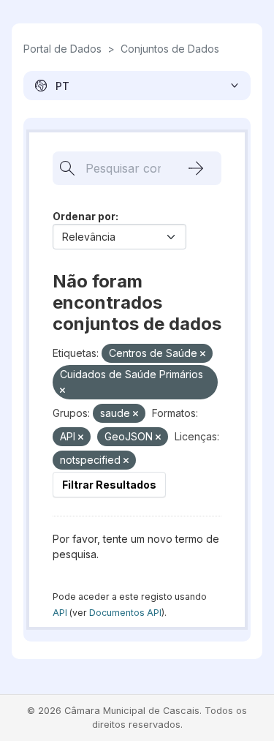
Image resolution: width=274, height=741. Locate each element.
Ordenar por (84, 216)
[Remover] (202, 354)
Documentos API (125, 612)
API (60, 612)
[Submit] (196, 168)
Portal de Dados (62, 48)
